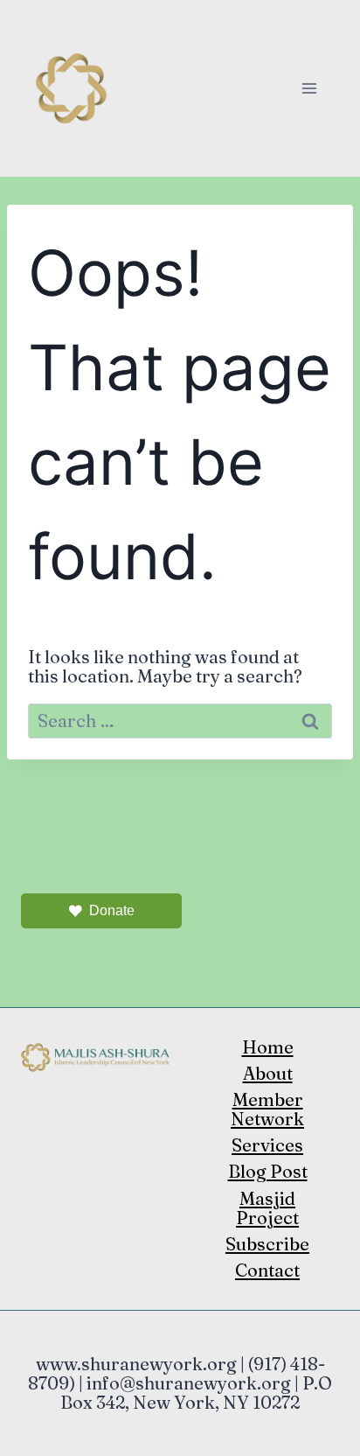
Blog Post (268, 1171)
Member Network (267, 1109)
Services (267, 1145)
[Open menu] (309, 88)
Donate (112, 910)
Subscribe (267, 1244)
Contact (267, 1270)
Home (268, 1047)
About (268, 1073)
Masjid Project (267, 1207)
